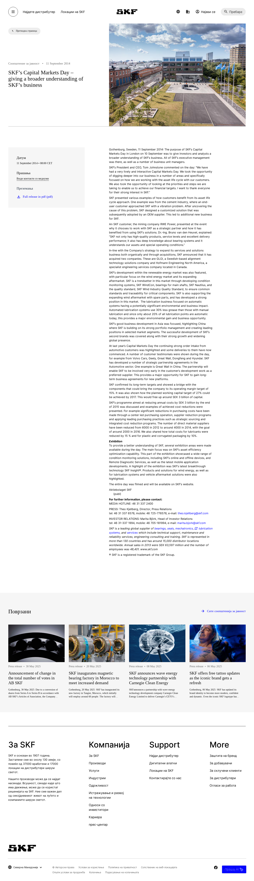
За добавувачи (221, 763)
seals (170, 528)
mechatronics (184, 528)
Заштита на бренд (223, 756)
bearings (160, 528)
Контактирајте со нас (165, 778)
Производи (97, 763)
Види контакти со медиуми (33, 178)
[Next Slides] (236, 672)
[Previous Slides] (17, 672)
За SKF (94, 756)
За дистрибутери (223, 778)
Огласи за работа (223, 785)
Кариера (95, 817)
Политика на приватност (122, 867)
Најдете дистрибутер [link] (39, 12)
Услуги (94, 770)
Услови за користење (91, 867)
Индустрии (97, 778)
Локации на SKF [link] (73, 12)
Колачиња (95, 872)
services (132, 532)
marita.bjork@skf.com (191, 523)
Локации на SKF (161, 770)
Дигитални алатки (163, 763)
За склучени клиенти (226, 770)
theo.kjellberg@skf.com (193, 513)
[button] (178, 12)
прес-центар (98, 824)
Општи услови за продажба (68, 872)
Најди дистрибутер (163, 756)
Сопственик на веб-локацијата (159, 867)
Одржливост (99, 785)
